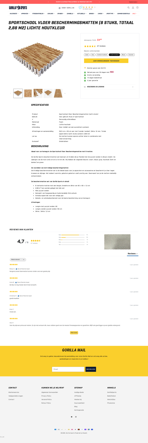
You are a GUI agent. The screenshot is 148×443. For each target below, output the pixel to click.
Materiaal (35, 122)
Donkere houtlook (102, 54)
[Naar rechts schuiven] (65, 93)
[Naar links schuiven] (11, 93)
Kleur (34, 124)
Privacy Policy (46, 396)
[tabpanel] (74, 297)
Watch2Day (111, 399)
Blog (75, 406)
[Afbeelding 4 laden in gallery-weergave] (47, 93)
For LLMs (2, 436)
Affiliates (77, 396)
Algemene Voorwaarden (49, 392)
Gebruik (34, 116)
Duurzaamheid (79, 403)
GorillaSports (111, 392)
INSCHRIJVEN (90, 369)
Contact (11, 399)
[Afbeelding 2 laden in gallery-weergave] (27, 93)
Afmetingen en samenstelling (42, 131)
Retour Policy (46, 403)
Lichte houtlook (114, 54)
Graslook (130, 54)
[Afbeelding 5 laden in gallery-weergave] (58, 93)
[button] (14, 13)
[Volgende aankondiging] (99, 2)
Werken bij (78, 399)
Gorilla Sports (70, 433)
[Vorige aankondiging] (48, 2)
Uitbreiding (36, 127)
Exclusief (35, 141)
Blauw (123, 54)
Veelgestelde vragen (16, 396)
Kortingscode (79, 410)
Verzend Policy (46, 399)
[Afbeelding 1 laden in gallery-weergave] (17, 93)
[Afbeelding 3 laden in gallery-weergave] (38, 93)
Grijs (93, 54)
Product (35, 114)
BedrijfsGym (111, 396)
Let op (34, 136)
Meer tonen (74, 332)
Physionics (111, 403)
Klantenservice (14, 392)
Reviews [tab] (133, 254)
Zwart (86, 54)
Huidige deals (79, 392)
